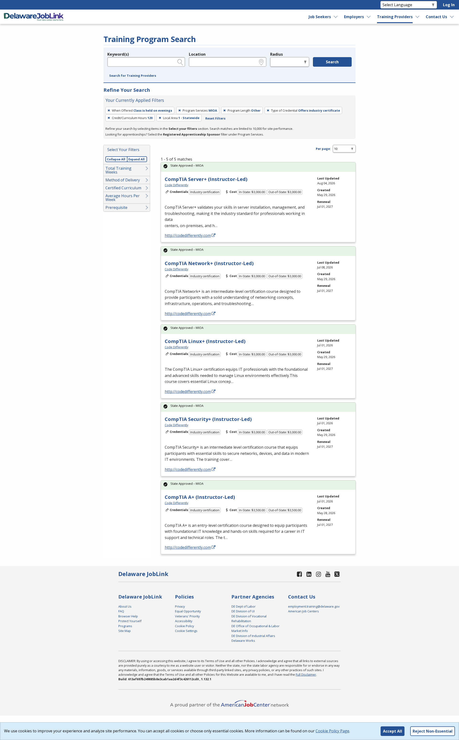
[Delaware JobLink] (34, 17)
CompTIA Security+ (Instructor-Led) (208, 419)
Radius (276, 54)
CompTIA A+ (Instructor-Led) (200, 497)
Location (197, 54)
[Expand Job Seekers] (336, 17)
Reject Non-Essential (433, 731)
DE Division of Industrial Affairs (253, 636)
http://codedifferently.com (188, 235)
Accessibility (183, 621)
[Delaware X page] (337, 574)
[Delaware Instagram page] (318, 574)
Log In (449, 4)
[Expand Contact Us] (452, 17)
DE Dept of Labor (243, 606)
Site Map (124, 631)
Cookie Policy (184, 626)
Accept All (392, 731)
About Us (124, 606)
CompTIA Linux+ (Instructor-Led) (205, 341)
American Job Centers (303, 611)
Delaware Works (243, 640)
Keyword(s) (118, 54)
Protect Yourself (130, 621)
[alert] (258, 167)
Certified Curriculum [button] (123, 187)
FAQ (121, 611)
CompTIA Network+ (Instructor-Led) (209, 263)
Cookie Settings (186, 631)
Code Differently (176, 185)
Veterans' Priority (187, 616)
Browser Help (128, 616)
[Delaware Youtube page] (328, 574)
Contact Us (436, 16)
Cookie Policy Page (332, 731)
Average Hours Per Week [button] (122, 197)
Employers (354, 16)
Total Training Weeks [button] (118, 170)
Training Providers (395, 16)
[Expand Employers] (369, 17)
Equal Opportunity (188, 611)
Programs (125, 626)
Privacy (180, 606)
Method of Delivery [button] (122, 180)
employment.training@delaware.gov (313, 606)
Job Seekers (320, 16)
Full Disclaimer (306, 674)
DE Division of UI (243, 611)
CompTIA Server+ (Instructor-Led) (206, 179)
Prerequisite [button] (116, 207)
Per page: (323, 149)
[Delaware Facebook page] (299, 574)
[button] (132, 76)
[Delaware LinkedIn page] (309, 574)
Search (332, 62)
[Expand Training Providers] (417, 17)
